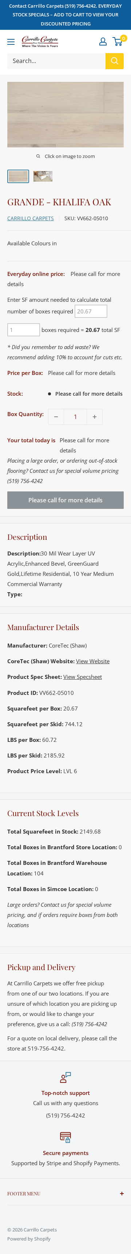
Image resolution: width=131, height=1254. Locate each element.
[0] (117, 41)
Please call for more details (65, 500)
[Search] (115, 61)
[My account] (103, 41)
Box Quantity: (25, 414)
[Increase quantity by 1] (94, 416)
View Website (93, 661)
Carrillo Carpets (30, 218)
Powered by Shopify (29, 1238)
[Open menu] (11, 42)
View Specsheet (82, 676)
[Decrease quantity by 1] (56, 416)
